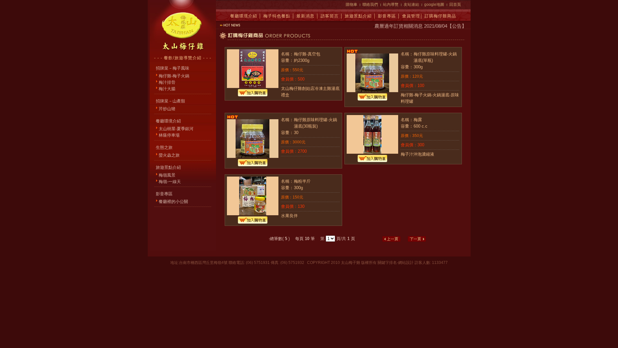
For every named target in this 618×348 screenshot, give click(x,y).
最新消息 (305, 16)
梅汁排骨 (167, 82)
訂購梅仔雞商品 (440, 16)
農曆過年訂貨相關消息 (395, 26)
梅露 (418, 119)
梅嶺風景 (167, 175)
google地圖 (434, 4)
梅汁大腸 (167, 88)
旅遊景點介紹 (358, 16)
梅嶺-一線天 (170, 181)
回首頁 (455, 4)
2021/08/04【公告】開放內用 (451, 26)
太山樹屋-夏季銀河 (176, 128)
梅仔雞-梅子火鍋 (174, 75)
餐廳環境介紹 (243, 16)
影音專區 (387, 16)
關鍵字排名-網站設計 (396, 262)
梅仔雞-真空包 (307, 54)
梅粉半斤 (302, 181)
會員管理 (411, 16)
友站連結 (411, 4)
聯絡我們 (370, 4)
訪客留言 (330, 16)
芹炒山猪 (167, 108)
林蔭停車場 (169, 135)
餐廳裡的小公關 (173, 201)
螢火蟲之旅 (169, 155)
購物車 (351, 4)
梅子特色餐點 (276, 16)
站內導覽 (390, 4)
